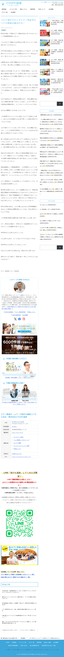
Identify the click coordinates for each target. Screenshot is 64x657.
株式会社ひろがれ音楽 (18, 421)
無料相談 (4, 9)
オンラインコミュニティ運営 (21, 446)
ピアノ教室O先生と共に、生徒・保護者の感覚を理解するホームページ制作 (19, 610)
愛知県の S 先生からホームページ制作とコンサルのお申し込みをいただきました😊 (51, 131)
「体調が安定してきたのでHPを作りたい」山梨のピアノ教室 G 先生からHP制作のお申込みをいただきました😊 (51, 173)
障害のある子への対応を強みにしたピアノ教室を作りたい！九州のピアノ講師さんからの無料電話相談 (51, 154)
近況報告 (13, 12)
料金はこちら (17, 448)
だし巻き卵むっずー (50, 209)
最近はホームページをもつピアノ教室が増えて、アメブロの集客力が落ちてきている (19, 597)
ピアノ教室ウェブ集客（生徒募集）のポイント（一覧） (18, 574)
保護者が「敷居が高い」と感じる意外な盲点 (57, 81)
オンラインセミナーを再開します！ (28, 630)
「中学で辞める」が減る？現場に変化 (57, 22)
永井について (41, 9)
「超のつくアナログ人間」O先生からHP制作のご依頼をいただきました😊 (51, 182)
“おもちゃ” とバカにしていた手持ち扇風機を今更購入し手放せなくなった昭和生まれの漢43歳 (51, 237)
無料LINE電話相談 (13, 645)
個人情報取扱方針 (34, 645)
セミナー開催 (17, 443)
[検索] (60, 104)
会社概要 (51, 9)
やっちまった (48, 204)
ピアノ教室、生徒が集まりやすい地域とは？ (57, 41)
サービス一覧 (13, 9)
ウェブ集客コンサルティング (21, 440)
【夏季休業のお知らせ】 (51, 115)
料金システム (23, 9)
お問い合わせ (23, 645)
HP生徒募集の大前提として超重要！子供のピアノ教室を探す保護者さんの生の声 (19, 604)
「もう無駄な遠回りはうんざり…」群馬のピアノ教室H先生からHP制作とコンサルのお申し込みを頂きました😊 (51, 122)
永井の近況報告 (9, 312)
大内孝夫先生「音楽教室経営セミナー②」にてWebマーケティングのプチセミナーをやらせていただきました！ (19, 591)
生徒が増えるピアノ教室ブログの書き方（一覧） (16, 577)
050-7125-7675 (59, 5)
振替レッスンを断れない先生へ (57, 71)
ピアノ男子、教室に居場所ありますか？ (57, 61)
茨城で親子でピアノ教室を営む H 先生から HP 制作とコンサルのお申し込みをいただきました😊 (51, 163)
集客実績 (32, 9)
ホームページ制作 (18, 437)
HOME (7, 642)
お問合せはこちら (17, 453)
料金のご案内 (47, 642)
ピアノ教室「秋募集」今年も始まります (57, 32)
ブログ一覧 (5, 12)
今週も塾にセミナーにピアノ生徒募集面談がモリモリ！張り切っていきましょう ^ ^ (19, 616)
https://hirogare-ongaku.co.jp (21, 456)
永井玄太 (14, 426)
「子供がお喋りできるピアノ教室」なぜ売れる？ (57, 90)
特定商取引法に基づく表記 (49, 645)
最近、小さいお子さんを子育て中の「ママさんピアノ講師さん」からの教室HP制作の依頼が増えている (19, 622)
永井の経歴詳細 (16, 315)
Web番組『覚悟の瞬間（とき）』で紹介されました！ (19, 377)
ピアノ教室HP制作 (21, 312)
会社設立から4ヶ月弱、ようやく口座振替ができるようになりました (11, 630)
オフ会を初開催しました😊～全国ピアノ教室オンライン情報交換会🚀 (51, 190)
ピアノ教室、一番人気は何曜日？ (57, 51)
